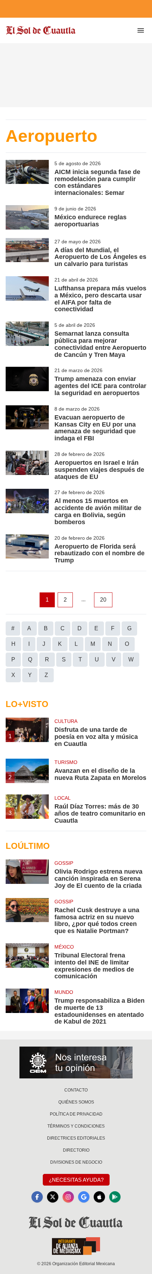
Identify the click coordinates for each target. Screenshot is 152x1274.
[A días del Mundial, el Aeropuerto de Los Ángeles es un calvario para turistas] (27, 253)
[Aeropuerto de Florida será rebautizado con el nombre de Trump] (27, 549)
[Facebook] (37, 1197)
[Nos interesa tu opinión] (76, 1062)
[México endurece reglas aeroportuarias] (27, 217)
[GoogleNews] (83, 1197)
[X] (52, 1197)
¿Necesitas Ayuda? (76, 1180)
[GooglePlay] (115, 1197)
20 (103, 600)
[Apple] (99, 1197)
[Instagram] (68, 1197)
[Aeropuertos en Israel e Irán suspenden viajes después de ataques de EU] (27, 465)
